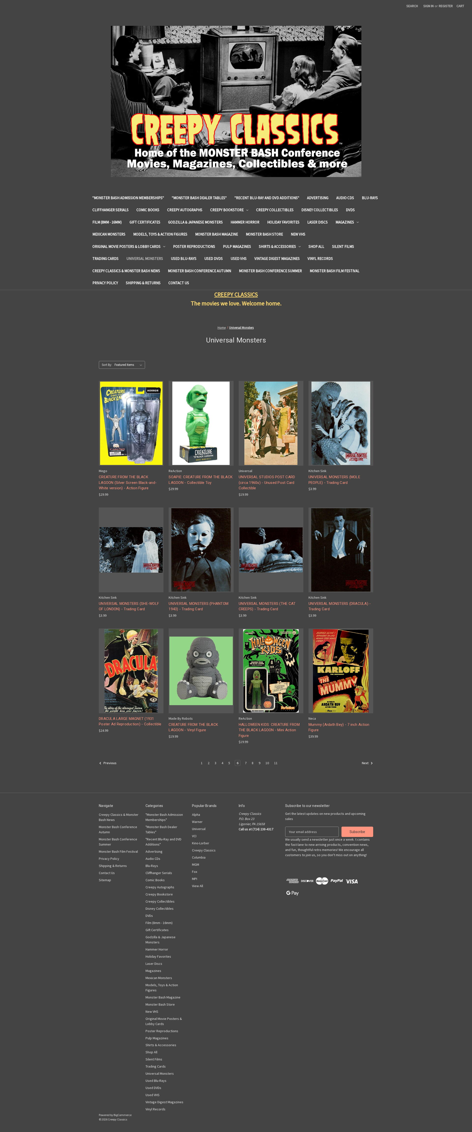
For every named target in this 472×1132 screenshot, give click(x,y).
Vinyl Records (320, 258)
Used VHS (239, 258)
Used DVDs (213, 258)
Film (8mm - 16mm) (107, 222)
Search (412, 6)
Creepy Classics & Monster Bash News (126, 270)
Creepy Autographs (184, 210)
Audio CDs (345, 197)
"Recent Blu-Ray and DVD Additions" (267, 197)
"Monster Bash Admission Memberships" (128, 197)
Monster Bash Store (264, 234)
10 (267, 763)
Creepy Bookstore (227, 210)
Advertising (317, 197)
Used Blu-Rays (183, 258)
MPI (194, 879)
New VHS (298, 234)
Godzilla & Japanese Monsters (195, 222)
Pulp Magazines (237, 246)
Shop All (316, 246)
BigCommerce (123, 1115)
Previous (110, 763)
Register (446, 6)
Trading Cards (105, 258)
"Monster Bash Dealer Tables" (199, 197)
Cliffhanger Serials (110, 210)
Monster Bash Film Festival (334, 270)
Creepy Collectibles (275, 210)
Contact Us (178, 283)
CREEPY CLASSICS (236, 294)
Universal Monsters (144, 258)
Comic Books (147, 210)
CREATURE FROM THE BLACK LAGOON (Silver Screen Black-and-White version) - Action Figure (128, 482)
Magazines (345, 222)
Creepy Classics (204, 850)
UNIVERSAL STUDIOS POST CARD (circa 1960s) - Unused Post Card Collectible (267, 482)
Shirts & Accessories (277, 246)
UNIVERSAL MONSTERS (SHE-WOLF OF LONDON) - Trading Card (129, 606)
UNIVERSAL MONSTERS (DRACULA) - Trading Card (340, 606)
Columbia (199, 857)
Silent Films (343, 246)
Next (365, 763)
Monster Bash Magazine (216, 234)
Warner (197, 821)
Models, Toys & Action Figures (160, 234)
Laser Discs (317, 222)
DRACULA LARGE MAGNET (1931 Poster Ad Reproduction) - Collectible (130, 721)
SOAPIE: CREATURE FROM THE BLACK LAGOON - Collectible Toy (201, 480)
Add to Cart (131, 427)
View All (197, 886)
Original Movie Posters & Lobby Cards (126, 246)
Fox (194, 871)
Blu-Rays (370, 197)
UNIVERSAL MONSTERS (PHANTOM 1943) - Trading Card (198, 606)
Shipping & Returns (143, 283)
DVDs (350, 210)
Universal (199, 829)
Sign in (428, 6)
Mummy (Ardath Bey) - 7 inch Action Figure (339, 727)
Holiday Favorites (283, 222)
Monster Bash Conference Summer (270, 270)
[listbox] (129, 365)
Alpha (196, 814)
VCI (194, 836)
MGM (195, 864)
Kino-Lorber (200, 843)
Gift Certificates (145, 222)
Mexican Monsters (108, 234)
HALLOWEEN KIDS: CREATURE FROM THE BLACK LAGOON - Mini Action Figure (269, 730)
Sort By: (107, 365)
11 (276, 763)
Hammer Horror (245, 222)
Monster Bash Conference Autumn (199, 270)
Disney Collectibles (319, 210)
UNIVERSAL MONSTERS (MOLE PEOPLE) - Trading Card (334, 480)
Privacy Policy (105, 283)
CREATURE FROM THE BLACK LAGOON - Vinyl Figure (193, 727)
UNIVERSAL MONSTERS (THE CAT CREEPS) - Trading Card (267, 606)
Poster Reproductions (194, 246)
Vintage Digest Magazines (277, 258)
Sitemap (105, 880)
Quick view (130, 419)
